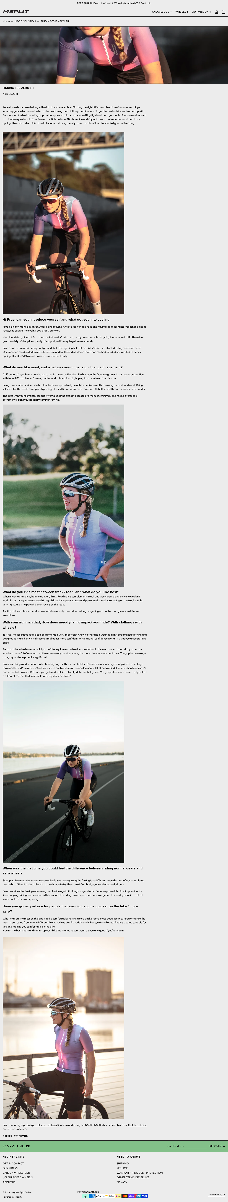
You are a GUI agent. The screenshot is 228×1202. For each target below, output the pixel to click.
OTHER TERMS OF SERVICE (133, 1177)
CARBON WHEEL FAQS (16, 1172)
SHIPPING (123, 1163)
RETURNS (122, 1168)
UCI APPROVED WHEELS (18, 1177)
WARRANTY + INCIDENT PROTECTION (140, 1172)
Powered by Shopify (12, 1196)
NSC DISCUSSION (25, 21)
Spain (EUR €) (215, 1194)
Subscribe (215, 1146)
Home (6, 21)
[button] (223, 12)
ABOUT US (9, 1182)
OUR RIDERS (10, 1168)
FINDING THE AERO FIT (55, 21)
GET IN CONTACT (13, 1163)
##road (7, 1135)
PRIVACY (122, 1182)
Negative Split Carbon (21, 1192)
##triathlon (21, 1135)
